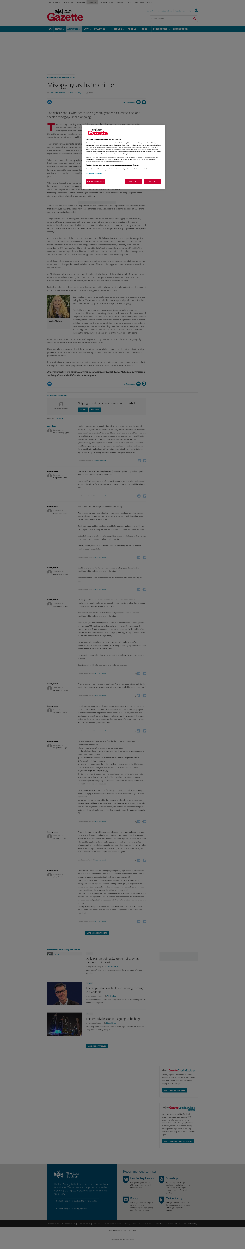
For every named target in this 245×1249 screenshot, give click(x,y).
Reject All (133, 182)
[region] (123, 157)
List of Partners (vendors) (94, 173)
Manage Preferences (95, 182)
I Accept (152, 182)
